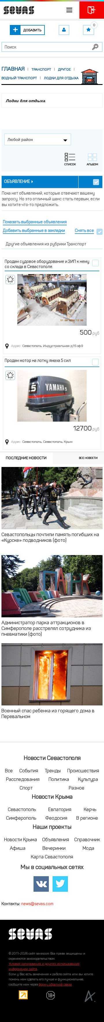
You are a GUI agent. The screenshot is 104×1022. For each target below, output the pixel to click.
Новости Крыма (20, 840)
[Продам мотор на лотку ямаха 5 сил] (52, 396)
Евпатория (59, 810)
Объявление (17, 182)
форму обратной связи (55, 984)
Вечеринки (54, 848)
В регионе (87, 818)
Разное (76, 788)
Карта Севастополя (52, 857)
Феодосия (56, 818)
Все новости (88, 458)
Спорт (26, 788)
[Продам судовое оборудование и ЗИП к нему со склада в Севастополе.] (52, 300)
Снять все (84, 231)
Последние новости (26, 458)
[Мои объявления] (64, 30)
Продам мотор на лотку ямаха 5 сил (38, 361)
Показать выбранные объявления (35, 222)
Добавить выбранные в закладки (34, 231)
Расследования (23, 779)
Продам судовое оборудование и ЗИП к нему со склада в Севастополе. (47, 264)
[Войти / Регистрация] (91, 10)
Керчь (90, 810)
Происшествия (83, 771)
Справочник (87, 840)
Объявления (55, 840)
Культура (88, 779)
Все (9, 771)
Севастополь (22, 810)
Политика (59, 779)
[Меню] (39, 10)
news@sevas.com (37, 904)
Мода (88, 848)
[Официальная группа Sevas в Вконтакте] (41, 884)
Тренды (53, 771)
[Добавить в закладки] (10, 279)
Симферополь (21, 818)
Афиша (17, 848)
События (28, 771)
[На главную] (17, 10)
